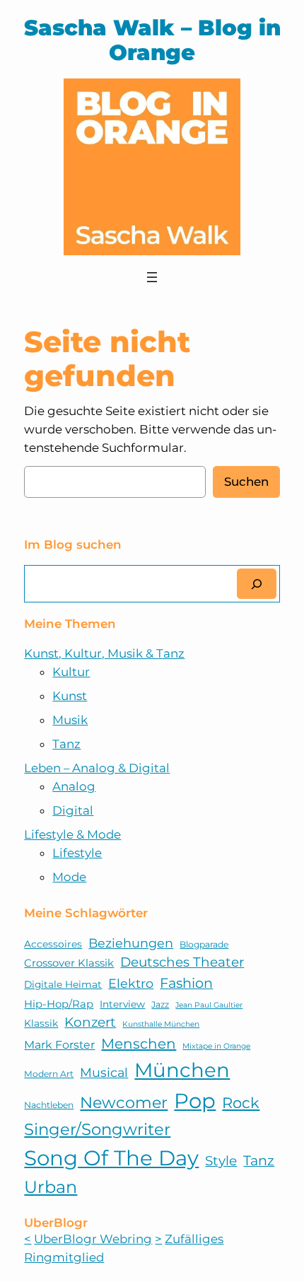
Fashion (186, 982)
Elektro (130, 983)
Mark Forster (59, 1044)
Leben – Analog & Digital (97, 768)
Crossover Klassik (69, 963)
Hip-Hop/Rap (58, 1004)
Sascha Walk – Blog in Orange (152, 40)
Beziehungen (130, 943)
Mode (69, 877)
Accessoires (53, 944)
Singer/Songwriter (97, 1129)
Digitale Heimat (63, 984)
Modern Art (49, 1073)
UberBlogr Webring (93, 1239)
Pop (195, 1100)
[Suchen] (256, 584)
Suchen (246, 481)
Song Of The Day (111, 1158)
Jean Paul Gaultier (208, 1005)
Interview (122, 1004)
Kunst (69, 696)
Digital (72, 810)
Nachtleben (49, 1105)
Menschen (138, 1043)
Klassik (41, 1023)
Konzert (90, 1022)
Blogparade (204, 944)
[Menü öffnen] (152, 277)
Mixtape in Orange (216, 1046)
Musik (70, 720)
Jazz (160, 1004)
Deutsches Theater (182, 962)
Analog (73, 786)
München (182, 1070)
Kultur (71, 672)
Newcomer (124, 1102)
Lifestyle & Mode (72, 834)
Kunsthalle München (160, 1024)
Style (221, 1161)
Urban (50, 1187)
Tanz (66, 744)
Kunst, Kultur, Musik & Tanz (104, 653)
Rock (240, 1103)
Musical (104, 1072)
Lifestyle (77, 853)
